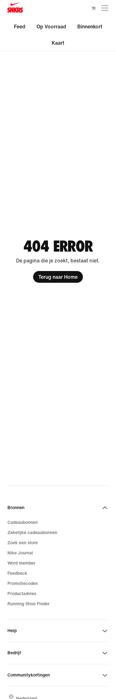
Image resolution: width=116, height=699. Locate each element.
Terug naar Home (58, 277)
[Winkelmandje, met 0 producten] (93, 9)
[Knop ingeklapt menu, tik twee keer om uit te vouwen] (105, 9)
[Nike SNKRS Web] (15, 8)
